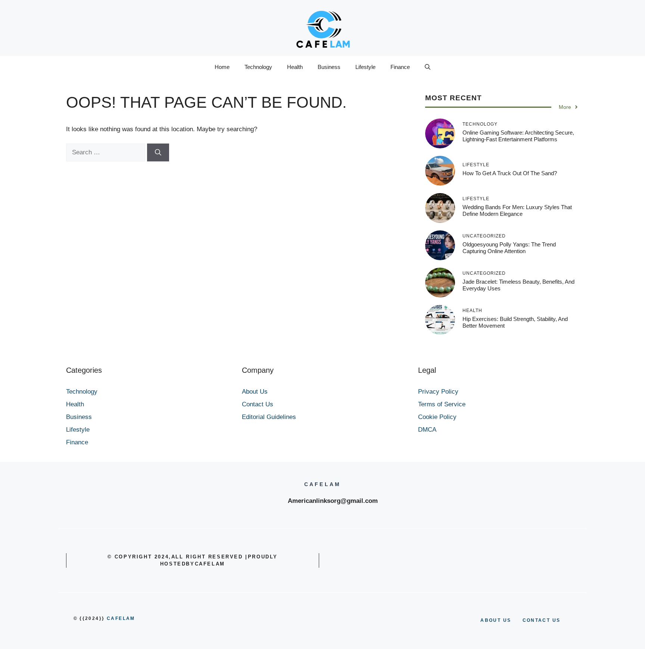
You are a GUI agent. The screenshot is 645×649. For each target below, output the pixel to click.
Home (222, 67)
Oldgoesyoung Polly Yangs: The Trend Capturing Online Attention (509, 247)
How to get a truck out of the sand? (509, 173)
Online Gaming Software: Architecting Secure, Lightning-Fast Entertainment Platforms (518, 135)
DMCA (427, 429)
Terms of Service (441, 404)
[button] (427, 67)
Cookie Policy (437, 416)
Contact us (542, 620)
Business (329, 67)
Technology (258, 67)
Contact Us (257, 404)
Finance (400, 67)
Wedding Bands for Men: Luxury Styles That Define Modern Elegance (517, 210)
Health (295, 67)
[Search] (158, 152)
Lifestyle (365, 67)
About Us (255, 391)
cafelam (121, 618)
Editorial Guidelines (269, 416)
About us (495, 620)
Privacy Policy (438, 391)
